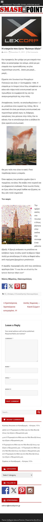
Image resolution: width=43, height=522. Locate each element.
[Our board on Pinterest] (17, 286)
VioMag (9, 520)
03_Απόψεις (9, 294)
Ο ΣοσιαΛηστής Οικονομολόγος (26, 294)
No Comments (33, 52)
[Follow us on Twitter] (11, 286)
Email (7, 378)
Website (8, 389)
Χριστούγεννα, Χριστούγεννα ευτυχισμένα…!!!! (10, 307)
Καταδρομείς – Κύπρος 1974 (29, 425)
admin (5, 52)
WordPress (37, 520)
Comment (9, 338)
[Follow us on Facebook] (4, 286)
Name (7, 366)
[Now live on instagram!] (23, 286)
